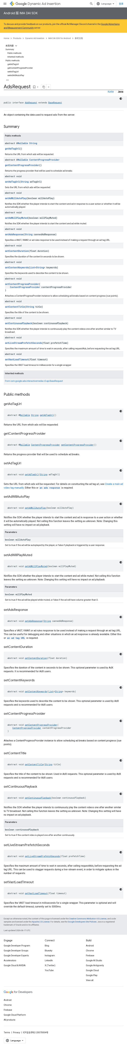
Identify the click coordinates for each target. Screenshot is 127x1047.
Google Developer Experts (16, 955)
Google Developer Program (17, 945)
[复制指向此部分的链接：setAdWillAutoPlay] (33, 497)
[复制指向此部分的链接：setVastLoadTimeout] (37, 882)
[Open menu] (5, 3)
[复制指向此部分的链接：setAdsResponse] (31, 610)
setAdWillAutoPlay (15, 198)
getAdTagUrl (12, 148)
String (33, 143)
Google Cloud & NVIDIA (15, 965)
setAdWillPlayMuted (16, 217)
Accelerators (10, 960)
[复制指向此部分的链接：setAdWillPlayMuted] (35, 555)
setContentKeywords (17, 267)
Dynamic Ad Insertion (44, 4)
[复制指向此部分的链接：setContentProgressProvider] (48, 714)
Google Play (91, 975)
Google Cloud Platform (15, 1015)
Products (17, 38)
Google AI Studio (94, 960)
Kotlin (111, 91)
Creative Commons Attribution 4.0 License (87, 918)
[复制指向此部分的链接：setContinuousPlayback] (40, 787)
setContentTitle (15, 306)
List (32, 267)
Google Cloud (92, 970)
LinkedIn (49, 960)
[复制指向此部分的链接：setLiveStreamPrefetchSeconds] (53, 845)
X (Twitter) (50, 965)
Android (90, 945)
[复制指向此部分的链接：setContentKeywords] (38, 680)
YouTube (49, 970)
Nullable (23, 143)
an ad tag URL (16, 637)
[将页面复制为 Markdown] (44, 87)
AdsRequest (31, 102)
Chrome (90, 950)
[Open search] (91, 4)
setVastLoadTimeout (16, 359)
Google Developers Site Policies (82, 922)
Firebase (90, 955)
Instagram (50, 955)
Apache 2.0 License (41, 922)
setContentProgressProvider (22, 284)
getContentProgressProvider (22, 165)
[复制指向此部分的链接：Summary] (22, 127)
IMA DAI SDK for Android (59, 38)
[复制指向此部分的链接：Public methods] (33, 395)
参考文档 (79, 38)
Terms (7, 1032)
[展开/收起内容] (16, 46)
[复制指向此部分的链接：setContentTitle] (29, 753)
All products (9, 1020)
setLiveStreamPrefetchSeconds (23, 342)
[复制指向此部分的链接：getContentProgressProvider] (49, 434)
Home (6, 38)
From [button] (34, 381)
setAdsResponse (14, 234)
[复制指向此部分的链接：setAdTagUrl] (24, 463)
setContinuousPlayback (18, 323)
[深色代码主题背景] (120, 98)
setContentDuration (17, 250)
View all (89, 980)
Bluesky (48, 950)
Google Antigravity (95, 965)
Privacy (16, 1032)
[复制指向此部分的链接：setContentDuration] (36, 647)
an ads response (50, 487)
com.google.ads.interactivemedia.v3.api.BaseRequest (37, 381)
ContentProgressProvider (44, 159)
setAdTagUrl (12, 181)
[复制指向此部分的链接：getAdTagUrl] (25, 404)
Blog (47, 945)
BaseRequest (55, 102)
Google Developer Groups (16, 950)
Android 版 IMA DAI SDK (21, 13)
